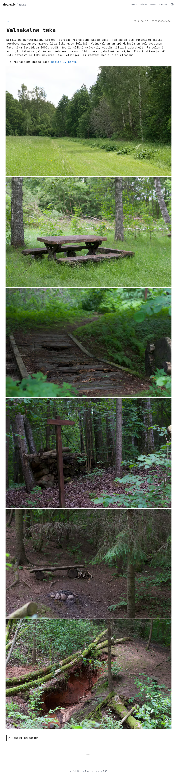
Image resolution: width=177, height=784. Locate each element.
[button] (88, 121)
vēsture (163, 4)
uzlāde (143, 4)
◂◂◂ (8, 21)
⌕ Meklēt (75, 771)
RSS (105, 771)
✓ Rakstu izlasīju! (23, 737)
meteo (153, 4)
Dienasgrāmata (161, 21)
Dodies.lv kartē (64, 61)
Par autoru (92, 771)
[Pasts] (172, 4)
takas (134, 4)
